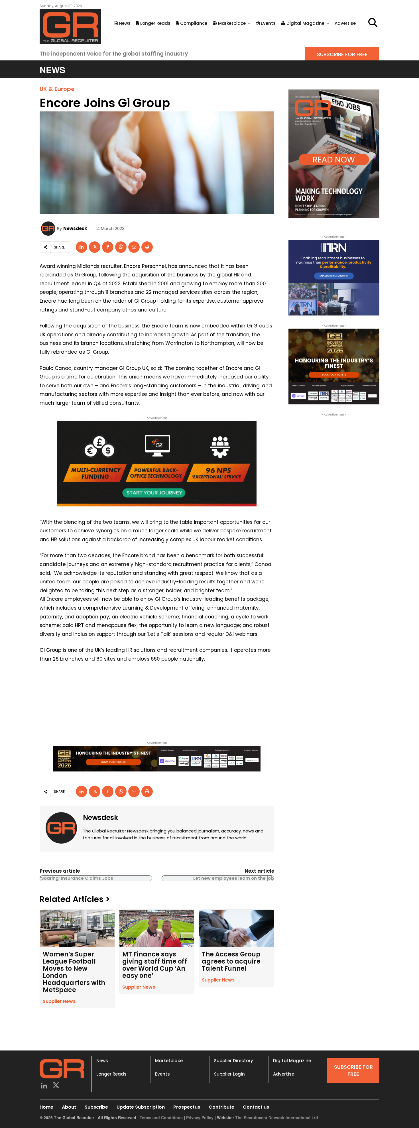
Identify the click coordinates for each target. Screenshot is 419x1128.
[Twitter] (56, 1086)
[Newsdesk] (49, 228)
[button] (372, 22)
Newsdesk (75, 228)
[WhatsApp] (121, 247)
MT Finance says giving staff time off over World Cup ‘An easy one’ (154, 965)
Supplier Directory (233, 1061)
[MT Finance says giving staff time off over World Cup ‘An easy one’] (156, 928)
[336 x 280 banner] (333, 277)
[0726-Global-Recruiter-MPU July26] (157, 463)
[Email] (134, 247)
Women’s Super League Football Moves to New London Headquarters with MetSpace (74, 972)
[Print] (147, 247)
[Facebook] (107, 247)
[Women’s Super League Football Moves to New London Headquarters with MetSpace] (77, 928)
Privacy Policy (199, 1117)
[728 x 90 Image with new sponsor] (157, 758)
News (102, 1061)
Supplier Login (229, 1074)
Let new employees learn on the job (233, 878)
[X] (94, 247)
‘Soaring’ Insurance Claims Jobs (76, 878)
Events (162, 1074)
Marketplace (169, 1061)
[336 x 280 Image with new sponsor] (333, 366)
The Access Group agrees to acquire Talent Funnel (231, 961)
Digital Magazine (292, 1061)
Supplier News (59, 1001)
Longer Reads (111, 1074)
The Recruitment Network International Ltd (276, 1117)
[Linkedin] (81, 247)
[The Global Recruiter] (70, 26)
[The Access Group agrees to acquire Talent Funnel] (236, 928)
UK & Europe (57, 89)
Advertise (283, 1074)
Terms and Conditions (161, 1117)
